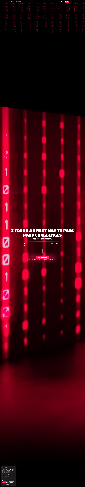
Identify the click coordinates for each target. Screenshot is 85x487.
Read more (8, 472)
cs (73, 1)
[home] (17, 1)
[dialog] (8, 476)
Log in (62, 1)
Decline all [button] (12, 482)
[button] (8, 484)
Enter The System (42, 257)
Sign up (66, 1)
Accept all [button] (5, 482)
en (71, 1)
